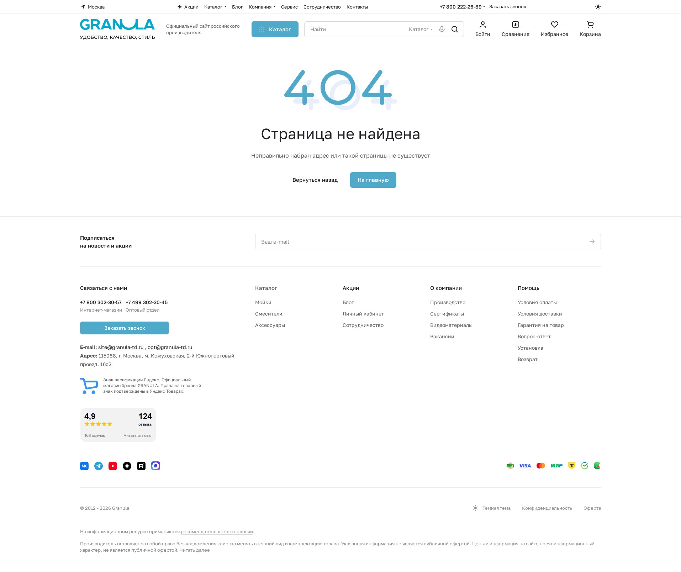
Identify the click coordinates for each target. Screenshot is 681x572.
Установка (530, 348)
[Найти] (454, 29)
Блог (348, 302)
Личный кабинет (363, 314)
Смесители (269, 314)
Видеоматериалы (451, 325)
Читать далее (195, 550)
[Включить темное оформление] (598, 7)
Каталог (266, 288)
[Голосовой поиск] (441, 29)
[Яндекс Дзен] (127, 466)
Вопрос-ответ (534, 336)
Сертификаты (447, 314)
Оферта (592, 508)
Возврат (528, 359)
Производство (447, 302)
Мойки (263, 302)
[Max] (155, 465)
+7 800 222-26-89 (461, 7)
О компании (446, 288)
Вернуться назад (315, 179)
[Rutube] (141, 466)
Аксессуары (270, 325)
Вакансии (442, 336)
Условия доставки (540, 314)
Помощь (528, 288)
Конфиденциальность (547, 508)
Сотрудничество (363, 325)
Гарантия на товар (541, 325)
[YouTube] (113, 466)
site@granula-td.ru (120, 347)
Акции (351, 288)
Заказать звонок (507, 6)
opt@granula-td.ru (170, 347)
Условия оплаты (537, 302)
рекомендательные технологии (217, 531)
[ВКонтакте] (84, 466)
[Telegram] (98, 466)
